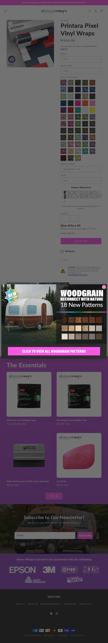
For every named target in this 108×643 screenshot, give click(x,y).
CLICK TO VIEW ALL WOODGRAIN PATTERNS (54, 351)
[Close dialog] (104, 287)
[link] (54, 314)
